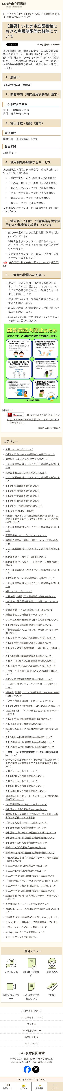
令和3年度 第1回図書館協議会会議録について (29, 737)
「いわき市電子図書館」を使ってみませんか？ (30, 700)
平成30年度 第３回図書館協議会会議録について (30, 852)
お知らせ (16, 14)
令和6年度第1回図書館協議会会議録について (29, 643)
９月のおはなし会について (19, 449)
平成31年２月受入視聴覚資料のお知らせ (26, 865)
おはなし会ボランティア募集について (25, 932)
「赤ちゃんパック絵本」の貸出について (26, 927)
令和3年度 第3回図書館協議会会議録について (29, 719)
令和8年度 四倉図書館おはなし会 (22, 485)
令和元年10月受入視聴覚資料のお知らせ (26, 809)
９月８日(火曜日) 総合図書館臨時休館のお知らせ (31, 661)
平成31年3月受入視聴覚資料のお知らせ (26, 847)
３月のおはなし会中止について (22, 781)
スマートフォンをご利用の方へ (22, 937)
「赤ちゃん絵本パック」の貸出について (26, 822)
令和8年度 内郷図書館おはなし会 (22, 490)
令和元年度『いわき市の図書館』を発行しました (31, 832)
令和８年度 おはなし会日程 (20, 510)
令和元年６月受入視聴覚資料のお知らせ (26, 842)
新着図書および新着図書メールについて (26, 614)
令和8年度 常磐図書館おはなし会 (22, 496)
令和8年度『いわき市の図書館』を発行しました (30, 454)
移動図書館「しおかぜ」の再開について (26, 557)
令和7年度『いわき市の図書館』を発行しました (30, 578)
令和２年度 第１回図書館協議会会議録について (30, 742)
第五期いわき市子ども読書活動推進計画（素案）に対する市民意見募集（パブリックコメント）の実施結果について (32, 518)
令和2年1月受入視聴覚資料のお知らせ (25, 786)
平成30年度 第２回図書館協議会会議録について (30, 875)
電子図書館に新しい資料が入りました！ (26, 472)
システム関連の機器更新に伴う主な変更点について (32, 619)
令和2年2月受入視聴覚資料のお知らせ (25, 776)
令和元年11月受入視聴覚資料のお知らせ (26, 791)
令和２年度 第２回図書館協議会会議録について (30, 747)
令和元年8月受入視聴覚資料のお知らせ (26, 827)
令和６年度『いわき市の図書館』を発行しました (31, 638)
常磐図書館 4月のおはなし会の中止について (29, 609)
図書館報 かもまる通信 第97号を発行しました (29, 459)
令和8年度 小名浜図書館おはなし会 (24, 505)
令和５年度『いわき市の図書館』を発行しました (31, 666)
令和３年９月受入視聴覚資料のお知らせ (26, 724)
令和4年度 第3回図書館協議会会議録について (29, 679)
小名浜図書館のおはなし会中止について (26, 804)
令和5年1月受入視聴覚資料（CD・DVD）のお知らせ (33, 705)
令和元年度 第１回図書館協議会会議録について (30, 837)
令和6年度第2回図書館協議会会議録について (29, 624)
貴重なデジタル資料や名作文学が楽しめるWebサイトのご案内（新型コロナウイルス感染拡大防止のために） (32, 762)
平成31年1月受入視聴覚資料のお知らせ (26, 870)
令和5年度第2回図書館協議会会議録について (29, 656)
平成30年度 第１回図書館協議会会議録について (30, 890)
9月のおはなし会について (19, 591)
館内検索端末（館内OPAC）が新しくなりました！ (32, 917)
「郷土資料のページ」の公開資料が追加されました (32, 880)
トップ (5, 14)
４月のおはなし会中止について (22, 771)
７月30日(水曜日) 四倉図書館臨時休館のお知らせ (31, 596)
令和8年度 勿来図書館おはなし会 (22, 500)
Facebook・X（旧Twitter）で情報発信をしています (32, 922)
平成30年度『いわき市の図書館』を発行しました (31, 885)
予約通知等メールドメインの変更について (27, 904)
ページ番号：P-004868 (49, 44)
